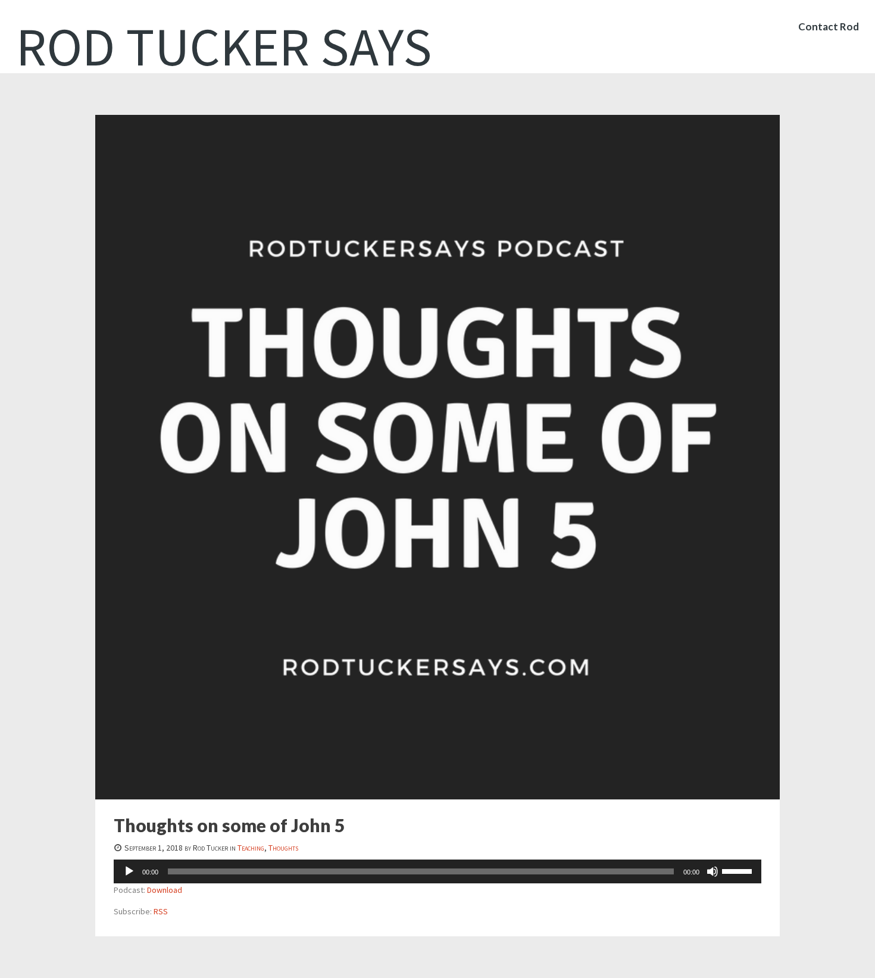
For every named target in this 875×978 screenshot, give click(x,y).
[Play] (129, 871)
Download (164, 890)
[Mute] (712, 871)
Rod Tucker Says (224, 46)
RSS (161, 911)
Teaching (251, 847)
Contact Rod (828, 26)
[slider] (738, 870)
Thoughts (283, 847)
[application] (437, 871)
